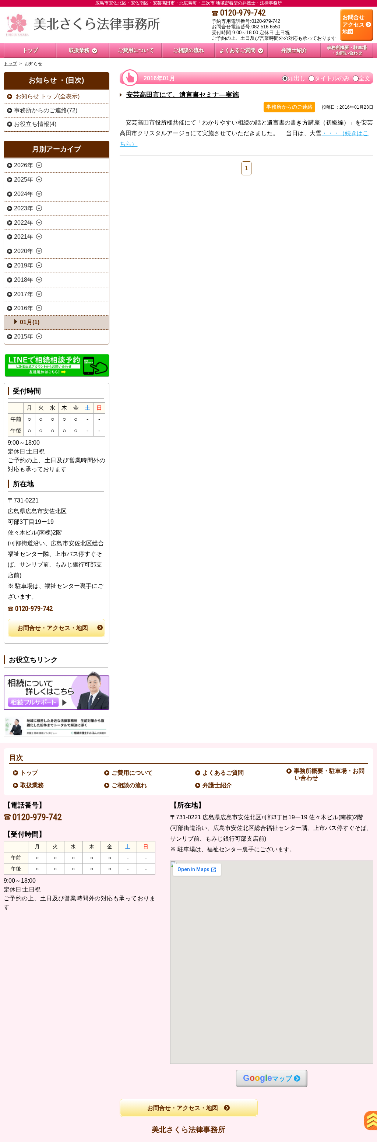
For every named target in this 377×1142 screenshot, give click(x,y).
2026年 (23, 165)
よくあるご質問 (223, 773)
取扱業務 (32, 785)
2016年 (23, 308)
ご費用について (132, 773)
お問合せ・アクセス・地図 (52, 628)
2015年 (23, 336)
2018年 (23, 280)
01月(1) (29, 322)
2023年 (23, 208)
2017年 (23, 294)
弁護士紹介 (217, 785)
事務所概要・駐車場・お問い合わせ (329, 774)
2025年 (23, 179)
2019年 (23, 265)
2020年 (23, 251)
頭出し (297, 78)
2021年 (23, 237)
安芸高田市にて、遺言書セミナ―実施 (182, 94)
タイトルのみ (332, 78)
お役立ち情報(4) (35, 124)
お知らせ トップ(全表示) (47, 96)
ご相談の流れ (129, 785)
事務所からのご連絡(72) (45, 110)
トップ (30, 50)
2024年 (23, 194)
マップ (267, 1078)
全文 (364, 78)
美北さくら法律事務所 (188, 1129)
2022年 (23, 223)
